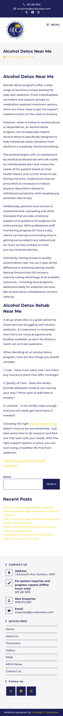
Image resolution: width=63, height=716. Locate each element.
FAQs (9, 657)
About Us (12, 636)
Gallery (10, 650)
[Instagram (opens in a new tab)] (38, 12)
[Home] (4, 57)
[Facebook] (21, 691)
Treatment (13, 643)
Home (10, 629)
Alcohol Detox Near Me (21, 57)
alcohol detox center (44, 423)
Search (7, 476)
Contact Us (13, 671)
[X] (10, 691)
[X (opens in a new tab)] (27, 12)
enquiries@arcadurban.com (34, 8)
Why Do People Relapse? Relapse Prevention (28, 507)
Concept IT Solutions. (45, 712)
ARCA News (14, 664)
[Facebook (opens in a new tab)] (33, 12)
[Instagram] (31, 691)
